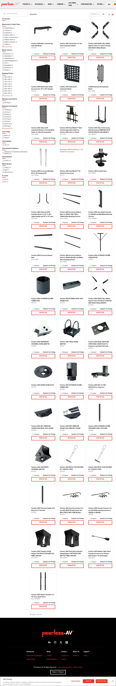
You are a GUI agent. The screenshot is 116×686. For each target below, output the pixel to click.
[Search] (5, 14)
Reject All (88, 681)
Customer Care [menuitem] (72, 4)
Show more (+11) (7, 128)
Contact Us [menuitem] (65, 656)
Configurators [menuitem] (86, 4)
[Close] (113, 681)
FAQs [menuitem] (85, 656)
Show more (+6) (7, 46)
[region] (58, 681)
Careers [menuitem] (63, 659)
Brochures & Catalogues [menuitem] (34, 656)
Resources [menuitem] (39, 4)
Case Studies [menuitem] (31, 659)
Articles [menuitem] (49, 656)
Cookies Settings (75, 681)
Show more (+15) (7, 95)
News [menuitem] (50, 4)
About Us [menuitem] (76, 656)
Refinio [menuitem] (99, 4)
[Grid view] (112, 14)
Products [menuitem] (26, 4)
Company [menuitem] (60, 4)
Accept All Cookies (101, 681)
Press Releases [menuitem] (52, 659)
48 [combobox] (103, 14)
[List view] (109, 14)
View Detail (43, 58)
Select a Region (58, 672)
